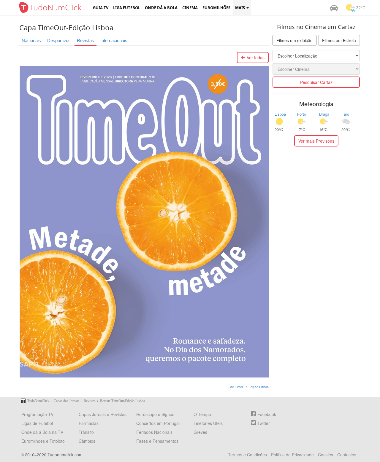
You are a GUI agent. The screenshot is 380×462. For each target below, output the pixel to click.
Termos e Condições (247, 455)
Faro (345, 114)
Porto (301, 114)
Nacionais (31, 40)
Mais (240, 7)
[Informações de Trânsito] (334, 7)
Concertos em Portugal (158, 423)
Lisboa (280, 114)
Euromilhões (216, 7)
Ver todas (256, 57)
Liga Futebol (126, 7)
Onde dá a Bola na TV (42, 432)
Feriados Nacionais (154, 432)
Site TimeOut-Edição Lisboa (249, 386)
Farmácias (89, 423)
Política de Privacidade (292, 455)
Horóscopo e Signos (155, 414)
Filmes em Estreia (339, 40)
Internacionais (113, 40)
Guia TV (100, 7)
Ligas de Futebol (37, 423)
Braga (324, 114)
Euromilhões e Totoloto (43, 441)
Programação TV (37, 414)
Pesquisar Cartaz (316, 82)
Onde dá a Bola (161, 7)
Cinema (190, 7)
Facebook (266, 414)
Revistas (85, 40)
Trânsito (86, 432)
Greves (200, 432)
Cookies (325, 455)
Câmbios (87, 441)
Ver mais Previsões (316, 141)
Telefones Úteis (208, 423)
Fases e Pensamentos (157, 441)
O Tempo (202, 414)
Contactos (346, 455)
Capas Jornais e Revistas (102, 414)
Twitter (263, 423)
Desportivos (59, 40)
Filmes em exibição (294, 40)
